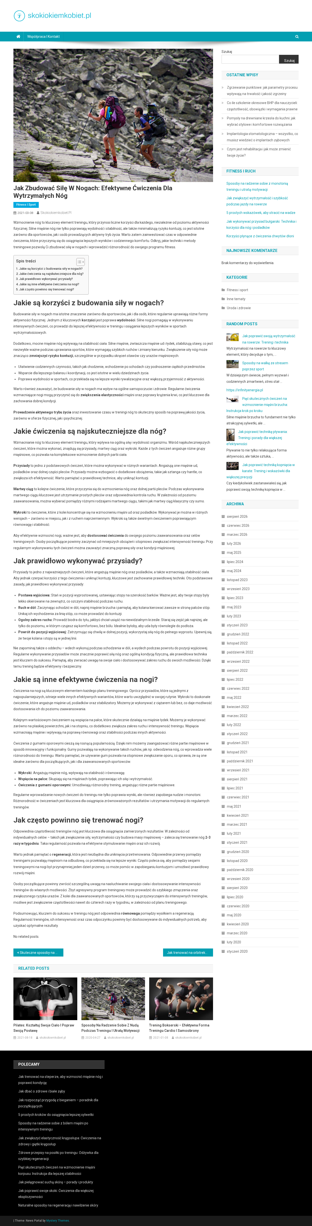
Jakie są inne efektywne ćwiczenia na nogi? (49, 284)
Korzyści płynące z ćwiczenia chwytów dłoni (260, 236)
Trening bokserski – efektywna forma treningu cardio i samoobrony (179, 1028)
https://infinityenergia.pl (244, 390)
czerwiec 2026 (238, 525)
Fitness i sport (26, 204)
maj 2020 (234, 915)
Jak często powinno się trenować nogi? (46, 289)
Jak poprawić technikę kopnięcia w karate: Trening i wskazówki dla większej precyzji (260, 471)
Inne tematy (236, 299)
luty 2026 (234, 544)
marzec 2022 (237, 716)
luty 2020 (234, 942)
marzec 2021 (237, 824)
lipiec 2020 (235, 897)
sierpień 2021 (237, 779)
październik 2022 (240, 652)
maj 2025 (234, 553)
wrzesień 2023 (238, 589)
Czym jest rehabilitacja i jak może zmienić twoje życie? (259, 152)
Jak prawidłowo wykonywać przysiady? (46, 279)
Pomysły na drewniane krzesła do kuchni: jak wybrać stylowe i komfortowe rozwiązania (261, 121)
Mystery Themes (57, 1220)
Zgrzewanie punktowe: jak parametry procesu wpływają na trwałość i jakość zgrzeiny (262, 91)
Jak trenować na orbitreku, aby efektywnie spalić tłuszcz (190, 953)
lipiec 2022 (235, 679)
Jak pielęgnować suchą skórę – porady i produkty (55, 1182)
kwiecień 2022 (238, 707)
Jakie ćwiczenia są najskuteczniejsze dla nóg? (51, 274)
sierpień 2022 (237, 670)
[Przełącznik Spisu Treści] (78, 262)
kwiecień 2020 (238, 924)
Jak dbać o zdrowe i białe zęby (41, 1091)
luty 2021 (234, 833)
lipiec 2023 (235, 598)
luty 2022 (234, 725)
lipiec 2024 (235, 562)
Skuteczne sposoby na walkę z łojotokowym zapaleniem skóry (41, 953)
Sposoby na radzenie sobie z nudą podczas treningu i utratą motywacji (110, 1028)
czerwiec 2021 (238, 797)
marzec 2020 (237, 933)
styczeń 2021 (237, 842)
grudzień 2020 (238, 852)
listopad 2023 (237, 580)
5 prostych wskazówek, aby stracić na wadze (260, 213)
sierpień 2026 (237, 516)
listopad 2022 (237, 643)
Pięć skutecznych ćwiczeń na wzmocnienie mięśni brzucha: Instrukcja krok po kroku (257, 405)
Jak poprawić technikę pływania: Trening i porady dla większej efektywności (257, 438)
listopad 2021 (237, 752)
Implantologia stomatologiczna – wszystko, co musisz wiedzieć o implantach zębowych (262, 137)
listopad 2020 (237, 861)
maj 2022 (234, 697)
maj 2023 (234, 607)
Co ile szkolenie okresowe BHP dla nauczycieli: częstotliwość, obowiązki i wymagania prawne (262, 106)
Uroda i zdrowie (239, 308)
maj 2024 (234, 571)
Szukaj (227, 52)
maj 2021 (234, 806)
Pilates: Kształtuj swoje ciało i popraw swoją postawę (43, 1028)
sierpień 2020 (237, 888)
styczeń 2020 (237, 951)
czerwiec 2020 (238, 906)
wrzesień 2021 (238, 770)
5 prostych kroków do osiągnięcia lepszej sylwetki (56, 1115)
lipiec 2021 (235, 788)
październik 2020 (240, 870)
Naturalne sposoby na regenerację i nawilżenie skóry (58, 1205)
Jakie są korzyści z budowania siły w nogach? (51, 268)
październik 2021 (240, 761)
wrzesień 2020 (238, 879)
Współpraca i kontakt (43, 36)
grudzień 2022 (238, 634)
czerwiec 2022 (238, 688)
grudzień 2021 (238, 743)
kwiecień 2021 (238, 815)
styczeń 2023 (237, 625)
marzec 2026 (237, 534)
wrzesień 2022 (238, 661)
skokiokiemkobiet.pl (55, 213)
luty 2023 (234, 616)
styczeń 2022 (237, 734)
